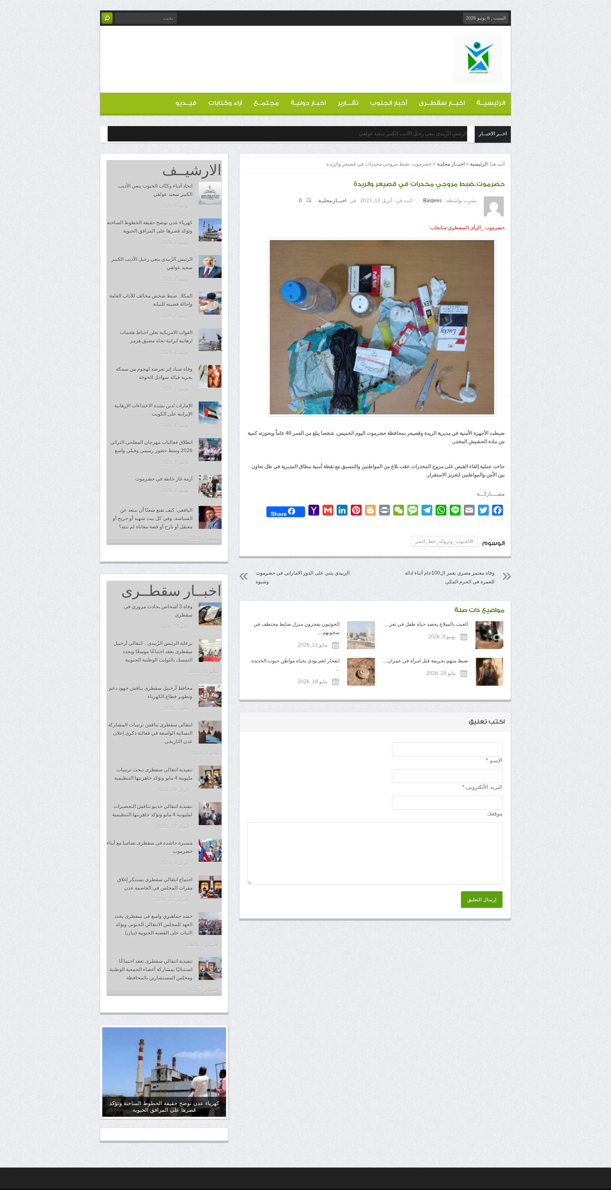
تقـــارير (348, 103)
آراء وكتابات (225, 103)
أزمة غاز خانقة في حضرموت (163, 479)
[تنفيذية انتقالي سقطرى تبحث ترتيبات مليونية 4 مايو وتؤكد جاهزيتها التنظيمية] (210, 777)
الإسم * (494, 760)
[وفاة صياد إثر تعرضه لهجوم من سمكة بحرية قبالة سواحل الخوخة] (210, 376)
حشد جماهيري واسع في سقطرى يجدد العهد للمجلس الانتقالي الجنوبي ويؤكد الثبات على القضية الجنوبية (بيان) (153, 924)
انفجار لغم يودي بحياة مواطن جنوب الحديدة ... (295, 665)
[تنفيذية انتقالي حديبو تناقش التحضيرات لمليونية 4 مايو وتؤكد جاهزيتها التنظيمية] (210, 813)
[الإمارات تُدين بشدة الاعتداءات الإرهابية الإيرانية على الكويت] (210, 413)
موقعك (495, 814)
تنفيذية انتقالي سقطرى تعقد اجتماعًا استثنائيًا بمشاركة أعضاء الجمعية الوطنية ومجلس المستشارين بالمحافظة (150, 969)
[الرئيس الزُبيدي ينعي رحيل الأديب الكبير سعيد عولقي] (210, 266)
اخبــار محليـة (451, 164)
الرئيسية (479, 164)
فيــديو (186, 103)
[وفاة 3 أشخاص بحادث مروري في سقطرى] (210, 613)
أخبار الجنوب (388, 103)
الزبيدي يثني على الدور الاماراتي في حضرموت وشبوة (303, 577)
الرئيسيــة (490, 103)
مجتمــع (266, 103)
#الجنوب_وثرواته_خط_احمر (444, 541)
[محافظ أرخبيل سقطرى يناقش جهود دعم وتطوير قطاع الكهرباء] (210, 695)
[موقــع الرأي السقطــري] (478, 77)
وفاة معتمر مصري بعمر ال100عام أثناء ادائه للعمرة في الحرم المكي (450, 577)
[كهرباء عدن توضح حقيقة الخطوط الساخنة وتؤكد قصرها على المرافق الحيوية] (210, 229)
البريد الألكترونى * (482, 787)
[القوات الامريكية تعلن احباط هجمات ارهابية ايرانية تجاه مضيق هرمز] (210, 339)
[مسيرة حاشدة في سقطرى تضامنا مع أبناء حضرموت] (210, 850)
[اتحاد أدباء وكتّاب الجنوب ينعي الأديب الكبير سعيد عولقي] (210, 193)
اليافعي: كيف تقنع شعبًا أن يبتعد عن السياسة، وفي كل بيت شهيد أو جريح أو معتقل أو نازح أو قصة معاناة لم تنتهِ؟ (152, 518)
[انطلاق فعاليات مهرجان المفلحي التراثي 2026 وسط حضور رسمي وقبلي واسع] (210, 449)
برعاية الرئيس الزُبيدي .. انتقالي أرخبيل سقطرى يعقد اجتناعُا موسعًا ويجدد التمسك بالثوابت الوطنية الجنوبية (152, 651)
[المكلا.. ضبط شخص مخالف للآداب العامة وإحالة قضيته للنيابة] (210, 303)
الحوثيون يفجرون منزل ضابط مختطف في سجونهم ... (296, 628)
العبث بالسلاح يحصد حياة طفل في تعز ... (426, 624)
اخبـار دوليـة (308, 103)
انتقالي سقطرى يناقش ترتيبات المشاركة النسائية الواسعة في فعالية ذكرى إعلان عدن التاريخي (150, 733)
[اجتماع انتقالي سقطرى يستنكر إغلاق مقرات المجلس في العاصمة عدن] (210, 886)
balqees (432, 200)
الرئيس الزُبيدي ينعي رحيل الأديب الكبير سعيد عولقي (413, 133)
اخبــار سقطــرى (442, 103)
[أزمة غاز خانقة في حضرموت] (210, 486)
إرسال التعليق (481, 899)
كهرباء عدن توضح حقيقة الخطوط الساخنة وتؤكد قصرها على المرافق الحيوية (164, 1106)
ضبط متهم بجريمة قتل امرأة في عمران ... (425, 661)
